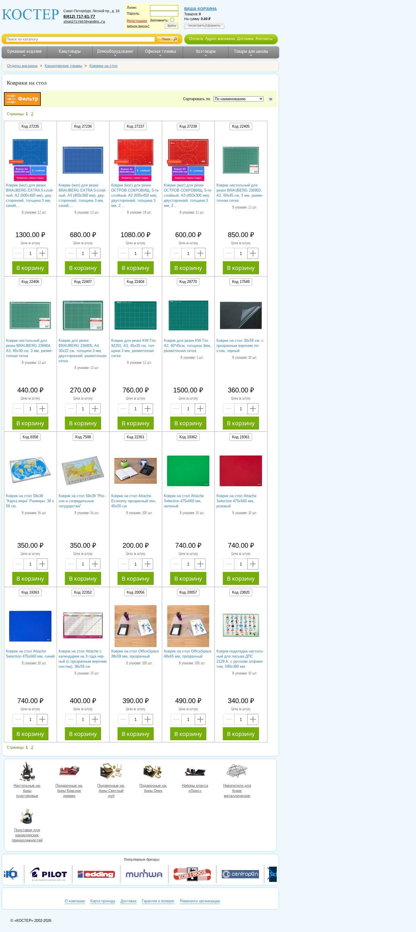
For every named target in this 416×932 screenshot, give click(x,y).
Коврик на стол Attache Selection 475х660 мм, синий (30, 653)
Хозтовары (206, 51)
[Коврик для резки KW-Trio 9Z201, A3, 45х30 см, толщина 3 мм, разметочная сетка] (135, 316)
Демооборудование (115, 51)
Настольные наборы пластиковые (27, 772)
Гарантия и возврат (158, 901)
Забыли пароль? (138, 25)
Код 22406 (30, 282)
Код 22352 (83, 592)
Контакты (264, 38)
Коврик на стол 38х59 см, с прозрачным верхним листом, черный (239, 345)
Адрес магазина (220, 38)
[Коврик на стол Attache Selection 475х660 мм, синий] (30, 627)
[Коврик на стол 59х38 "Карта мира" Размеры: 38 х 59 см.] (30, 471)
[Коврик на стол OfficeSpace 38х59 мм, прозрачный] (135, 627)
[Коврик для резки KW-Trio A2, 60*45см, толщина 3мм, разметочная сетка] (188, 316)
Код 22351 (135, 437)
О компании (75, 901)
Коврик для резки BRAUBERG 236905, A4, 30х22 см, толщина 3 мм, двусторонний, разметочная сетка (82, 350)
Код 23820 (241, 592)
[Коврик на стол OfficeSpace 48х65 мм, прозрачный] (188, 627)
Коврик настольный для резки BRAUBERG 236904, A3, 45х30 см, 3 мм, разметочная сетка (29, 348)
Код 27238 (188, 126)
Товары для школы (251, 51)
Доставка (245, 38)
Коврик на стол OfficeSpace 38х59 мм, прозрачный (135, 653)
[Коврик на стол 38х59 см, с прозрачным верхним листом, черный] (241, 316)
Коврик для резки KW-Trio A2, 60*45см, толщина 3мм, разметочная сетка (187, 345)
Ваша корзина (200, 9)
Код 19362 (188, 437)
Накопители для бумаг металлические (237, 772)
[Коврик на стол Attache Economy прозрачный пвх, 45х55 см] (135, 471)
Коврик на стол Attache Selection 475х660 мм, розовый (236, 501)
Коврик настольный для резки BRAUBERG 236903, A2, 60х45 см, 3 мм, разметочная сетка (239, 193)
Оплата (196, 38)
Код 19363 (30, 592)
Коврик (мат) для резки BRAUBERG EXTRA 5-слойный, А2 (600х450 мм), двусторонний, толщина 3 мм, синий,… (29, 195)
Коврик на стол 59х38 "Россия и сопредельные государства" (82, 501)
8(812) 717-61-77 (79, 16)
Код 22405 (241, 126)
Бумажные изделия (24, 51)
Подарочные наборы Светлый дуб (111, 772)
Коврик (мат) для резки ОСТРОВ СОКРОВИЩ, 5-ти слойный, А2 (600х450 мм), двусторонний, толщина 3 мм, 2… (134, 195)
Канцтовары (70, 51)
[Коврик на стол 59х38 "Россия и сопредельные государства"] (83, 471)
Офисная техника (160, 51)
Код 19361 (241, 437)
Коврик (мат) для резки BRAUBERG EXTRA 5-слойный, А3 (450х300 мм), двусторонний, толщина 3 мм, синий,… (82, 195)
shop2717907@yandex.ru (84, 22)
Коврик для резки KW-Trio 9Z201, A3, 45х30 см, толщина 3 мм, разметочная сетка (133, 348)
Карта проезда (102, 901)
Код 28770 (188, 282)
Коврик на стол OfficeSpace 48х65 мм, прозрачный (187, 653)
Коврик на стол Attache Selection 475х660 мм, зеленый (184, 501)
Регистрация (137, 21)
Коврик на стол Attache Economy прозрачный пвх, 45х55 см (133, 501)
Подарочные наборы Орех (153, 772)
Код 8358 (30, 437)
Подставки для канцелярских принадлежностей (27, 816)
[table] (270, 99)
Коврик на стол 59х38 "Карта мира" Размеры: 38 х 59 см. (30, 501)
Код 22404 (135, 282)
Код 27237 (135, 126)
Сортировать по (197, 99)
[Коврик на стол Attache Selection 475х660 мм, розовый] (241, 471)
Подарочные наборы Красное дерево (69, 772)
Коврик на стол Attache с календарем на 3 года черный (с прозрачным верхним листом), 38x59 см (83, 659)
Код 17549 (241, 282)
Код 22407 (83, 282)
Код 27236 (83, 126)
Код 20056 (135, 592)
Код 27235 (30, 126)
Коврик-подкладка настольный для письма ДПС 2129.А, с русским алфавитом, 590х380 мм (240, 659)
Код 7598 (83, 437)
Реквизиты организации (200, 901)
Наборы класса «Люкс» (195, 772)
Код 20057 (188, 592)
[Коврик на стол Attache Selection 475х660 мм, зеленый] (188, 471)
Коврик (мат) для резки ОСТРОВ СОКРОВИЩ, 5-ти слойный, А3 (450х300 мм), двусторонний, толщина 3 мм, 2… (187, 195)
